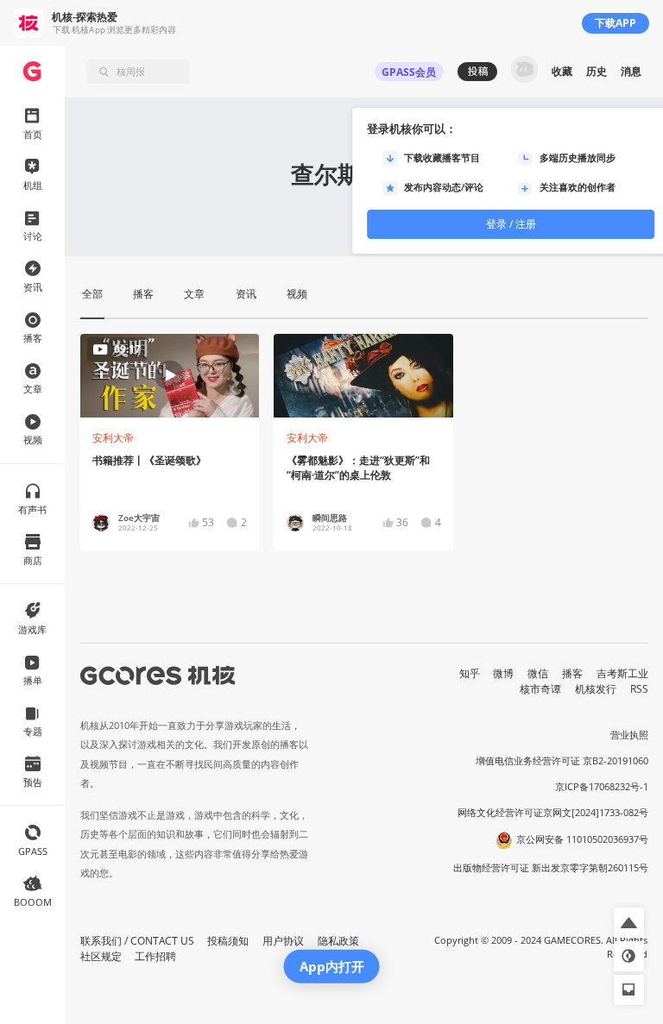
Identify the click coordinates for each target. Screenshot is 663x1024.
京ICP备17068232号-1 (601, 787)
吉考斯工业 (622, 673)
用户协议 (283, 940)
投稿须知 (228, 940)
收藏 (562, 71)
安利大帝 (113, 437)
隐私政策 (338, 940)
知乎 (469, 673)
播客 (572, 673)
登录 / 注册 (511, 224)
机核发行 (595, 689)
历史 (596, 71)
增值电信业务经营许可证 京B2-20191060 (562, 761)
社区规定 (101, 956)
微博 (503, 673)
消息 (631, 71)
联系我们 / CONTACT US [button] (137, 940)
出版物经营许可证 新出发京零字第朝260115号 (550, 868)
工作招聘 (155, 956)
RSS (639, 689)
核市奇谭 (540, 689)
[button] (629, 923)
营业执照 (629, 735)
